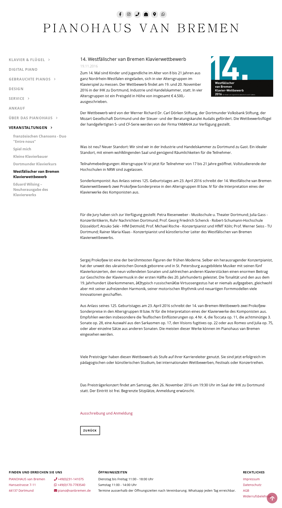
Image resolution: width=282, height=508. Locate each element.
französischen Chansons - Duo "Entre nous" (39, 139)
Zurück (90, 430)
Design (16, 88)
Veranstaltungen (28, 127)
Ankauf (17, 108)
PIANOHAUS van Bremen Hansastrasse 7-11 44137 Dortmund (27, 485)
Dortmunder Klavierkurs (34, 164)
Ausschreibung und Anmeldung (106, 413)
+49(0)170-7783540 (71, 485)
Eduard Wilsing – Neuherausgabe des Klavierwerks (30, 189)
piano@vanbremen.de (74, 490)
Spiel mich (22, 149)
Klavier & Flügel (27, 59)
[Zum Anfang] (272, 498)
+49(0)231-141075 (70, 479)
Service (16, 98)
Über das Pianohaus (31, 117)
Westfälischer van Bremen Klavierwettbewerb (36, 174)
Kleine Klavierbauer (30, 156)
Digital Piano (23, 69)
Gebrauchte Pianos (30, 79)
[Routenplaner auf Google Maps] (154, 14)
